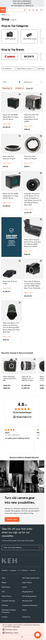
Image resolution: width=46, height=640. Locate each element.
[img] (22, 408)
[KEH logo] (9, 560)
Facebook (4, 570)
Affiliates (5, 605)
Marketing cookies (11, 633)
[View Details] (9, 370)
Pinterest (25, 570)
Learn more (16, 626)
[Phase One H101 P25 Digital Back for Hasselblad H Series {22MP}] (33, 112)
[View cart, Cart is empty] (36, 10)
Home (3, 15)
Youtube (32, 570)
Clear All (29, 88)
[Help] (29, 10)
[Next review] (41, 442)
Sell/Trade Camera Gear (31, 578)
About (24, 610)
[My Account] (33, 10)
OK (22, 637)
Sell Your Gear (12, 519)
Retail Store (6, 587)
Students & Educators (29, 605)
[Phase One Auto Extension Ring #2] (33, 151)
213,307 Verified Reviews (22, 412)
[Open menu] (41, 10)
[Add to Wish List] (20, 94)
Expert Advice (27, 582)
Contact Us (26, 617)
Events (24, 587)
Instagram (13, 570)
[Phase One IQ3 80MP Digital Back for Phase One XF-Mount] (11, 112)
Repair (4, 582)
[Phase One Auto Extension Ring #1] (11, 151)
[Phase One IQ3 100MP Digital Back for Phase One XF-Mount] (11, 193)
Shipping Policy (27, 592)
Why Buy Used (27, 601)
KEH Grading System (29, 596)
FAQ (3, 592)
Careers (4, 617)
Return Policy (6, 596)
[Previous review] (2, 442)
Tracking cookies (11, 630)
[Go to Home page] (3, 10)
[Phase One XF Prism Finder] (11, 279)
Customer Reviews (8, 601)
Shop (3, 578)
